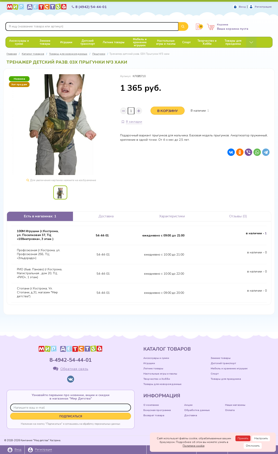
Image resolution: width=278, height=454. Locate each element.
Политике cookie (193, 446)
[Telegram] (264, 152)
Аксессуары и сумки (19, 42)
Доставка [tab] (106, 216)
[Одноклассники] (238, 152)
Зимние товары (45, 42)
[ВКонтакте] (230, 152)
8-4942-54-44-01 (71, 360)
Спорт (186, 42)
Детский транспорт (87, 42)
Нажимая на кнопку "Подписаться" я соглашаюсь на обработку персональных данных (70, 423)
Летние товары (113, 42)
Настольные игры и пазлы (165, 42)
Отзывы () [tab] (238, 216)
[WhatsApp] (256, 152)
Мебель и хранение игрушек (140, 42)
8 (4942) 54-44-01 (91, 7)
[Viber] (247, 152)
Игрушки (66, 42)
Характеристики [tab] (172, 216)
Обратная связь (74, 369)
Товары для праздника (233, 42)
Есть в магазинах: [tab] (40, 216)
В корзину (167, 111)
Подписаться (70, 416)
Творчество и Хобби (207, 42)
